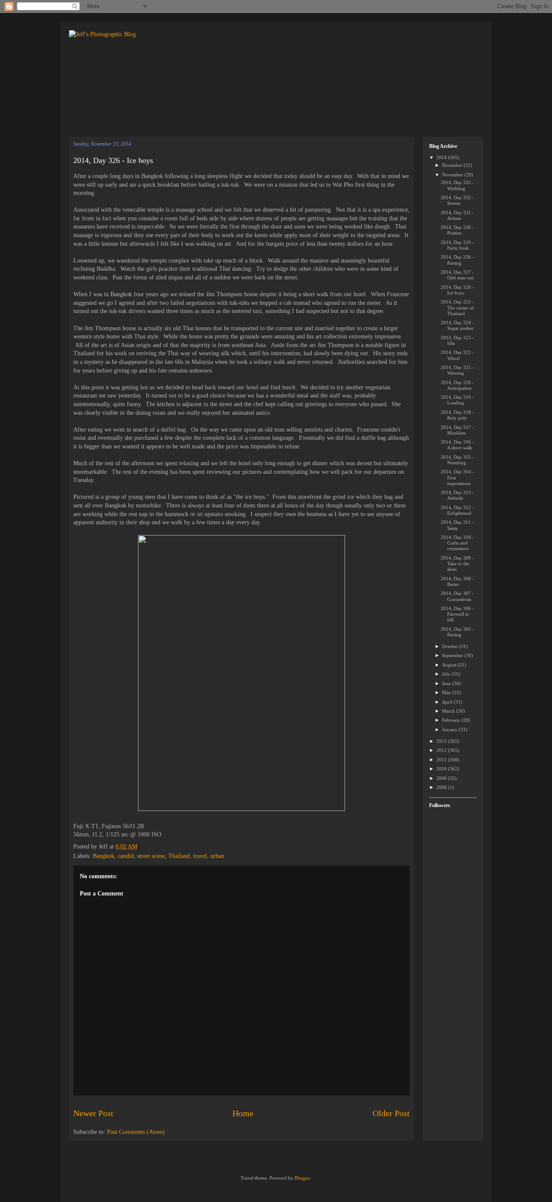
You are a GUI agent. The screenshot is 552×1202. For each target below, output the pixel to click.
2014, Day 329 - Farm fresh (457, 245)
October (450, 646)
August (450, 664)
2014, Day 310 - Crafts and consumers (457, 543)
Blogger (302, 1177)
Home (243, 1113)
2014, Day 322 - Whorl (457, 355)
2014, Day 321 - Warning (457, 370)
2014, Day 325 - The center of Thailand (457, 307)
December (453, 165)
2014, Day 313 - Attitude (457, 495)
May (447, 692)
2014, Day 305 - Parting (457, 631)
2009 (442, 778)
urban (217, 856)
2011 (442, 759)
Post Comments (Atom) (136, 1132)
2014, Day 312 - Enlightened (457, 510)
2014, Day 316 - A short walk (457, 444)
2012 (442, 750)
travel (200, 856)
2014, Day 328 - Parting (457, 259)
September (453, 655)
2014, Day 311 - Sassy (457, 525)
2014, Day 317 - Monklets (457, 430)
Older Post (391, 1113)
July (447, 673)
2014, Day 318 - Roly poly (457, 415)
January (450, 729)
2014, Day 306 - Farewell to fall (457, 614)
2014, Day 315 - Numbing (457, 459)
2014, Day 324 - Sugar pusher (457, 325)
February (451, 720)
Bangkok (103, 856)
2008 (442, 787)
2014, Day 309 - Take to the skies (457, 563)
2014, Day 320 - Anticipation (457, 385)
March (449, 711)
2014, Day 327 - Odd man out (457, 274)
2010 (442, 768)
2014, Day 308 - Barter (457, 581)
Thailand (179, 856)
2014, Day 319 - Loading (457, 399)
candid (126, 856)
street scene (151, 856)
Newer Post (93, 1113)
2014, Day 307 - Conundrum (457, 596)
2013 (442, 741)
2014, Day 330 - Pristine (457, 230)
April (448, 701)
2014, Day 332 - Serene (457, 200)
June (447, 683)
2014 (442, 157)
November (453, 174)
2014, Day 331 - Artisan (457, 215)
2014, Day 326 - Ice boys (113, 160)
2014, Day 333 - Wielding (457, 185)
